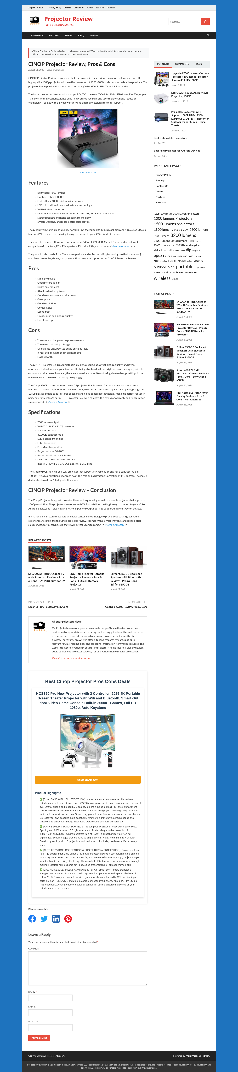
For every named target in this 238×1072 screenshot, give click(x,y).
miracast (181, 260)
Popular (163, 64)
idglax (164, 261)
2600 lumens (199, 229)
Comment (35, 948)
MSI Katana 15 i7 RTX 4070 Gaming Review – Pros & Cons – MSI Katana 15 (192, 396)
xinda (175, 279)
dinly (183, 250)
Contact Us (79, 7)
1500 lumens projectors (174, 224)
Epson (69, 35)
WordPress (191, 1055)
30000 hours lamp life (188, 244)
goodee (157, 260)
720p (156, 213)
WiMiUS (94, 35)
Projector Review (68, 19)
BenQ (81, 35)
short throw (168, 272)
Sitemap (67, 7)
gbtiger (197, 256)
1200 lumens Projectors (173, 218)
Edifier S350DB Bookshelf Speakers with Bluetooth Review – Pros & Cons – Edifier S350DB (126, 579)
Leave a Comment (55, 70)
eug (174, 256)
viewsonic (191, 272)
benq (166, 250)
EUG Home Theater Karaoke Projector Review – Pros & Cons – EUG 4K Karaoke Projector (86, 579)
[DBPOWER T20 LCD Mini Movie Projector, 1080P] (161, 92)
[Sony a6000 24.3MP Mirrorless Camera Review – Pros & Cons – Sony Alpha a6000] (164, 370)
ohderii (189, 261)
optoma (199, 260)
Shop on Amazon (87, 779)
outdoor (160, 267)
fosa (190, 255)
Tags (199, 64)
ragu (197, 267)
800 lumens (166, 213)
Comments (182, 64)
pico (171, 266)
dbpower (175, 250)
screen (157, 272)
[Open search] (208, 35)
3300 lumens (162, 240)
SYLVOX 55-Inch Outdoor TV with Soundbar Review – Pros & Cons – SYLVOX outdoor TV (46, 577)
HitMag (205, 1055)
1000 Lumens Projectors (186, 213)
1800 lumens (163, 229)
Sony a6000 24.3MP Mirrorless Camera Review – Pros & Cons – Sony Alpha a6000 (193, 374)
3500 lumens (179, 240)
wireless (162, 278)
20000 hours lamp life (164, 245)
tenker (179, 272)
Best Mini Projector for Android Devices (177, 150)
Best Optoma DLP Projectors (170, 137)
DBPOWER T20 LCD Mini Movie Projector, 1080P (189, 94)
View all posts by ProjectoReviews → (71, 657)
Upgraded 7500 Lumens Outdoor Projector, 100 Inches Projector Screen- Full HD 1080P (190, 77)
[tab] (163, 64)
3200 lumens (183, 235)
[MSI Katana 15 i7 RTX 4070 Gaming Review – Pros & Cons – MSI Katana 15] (164, 392)
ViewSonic (37, 35)
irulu (170, 260)
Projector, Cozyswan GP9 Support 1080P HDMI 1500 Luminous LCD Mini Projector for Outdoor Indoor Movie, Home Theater (190, 118)
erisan (168, 255)
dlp (188, 249)
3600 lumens (195, 241)
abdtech (158, 250)
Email (32, 1006)
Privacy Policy (55, 7)
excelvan (182, 255)
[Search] (205, 21)
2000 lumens (181, 229)
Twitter (89, 7)
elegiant (196, 250)
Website (33, 1021)
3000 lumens (161, 236)
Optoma (54, 35)
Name (32, 991)
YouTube (100, 7)
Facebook (111, 7)
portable (184, 266)
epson (159, 255)
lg (175, 260)
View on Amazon (88, 172)
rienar (202, 267)
